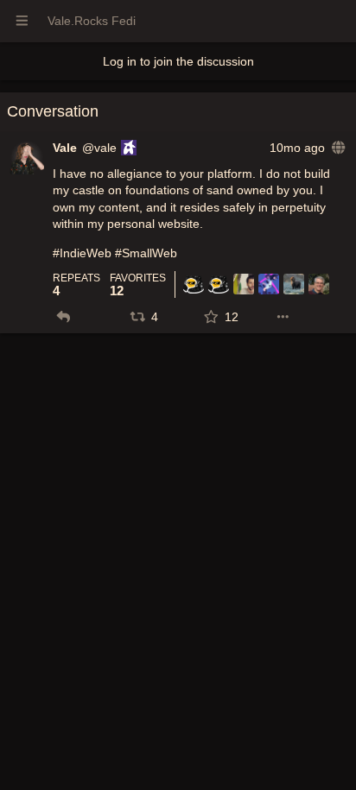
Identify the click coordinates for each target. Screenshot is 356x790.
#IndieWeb (82, 253)
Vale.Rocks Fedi (92, 21)
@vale (99, 148)
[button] (63, 316)
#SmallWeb (146, 253)
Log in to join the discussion (178, 61)
